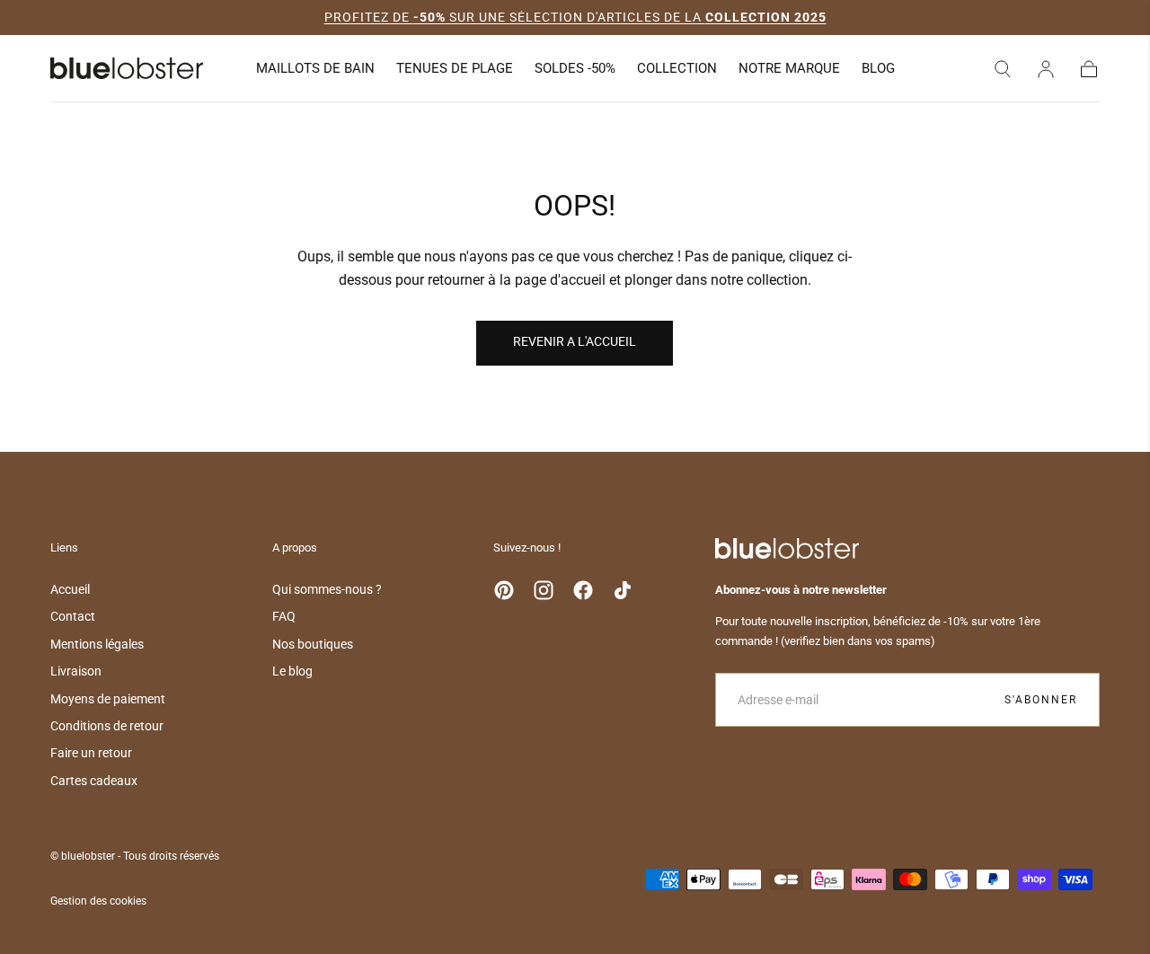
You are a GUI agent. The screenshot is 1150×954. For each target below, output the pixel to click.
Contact (72, 616)
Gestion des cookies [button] (98, 901)
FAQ (284, 616)
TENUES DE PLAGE (454, 68)
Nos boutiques (312, 644)
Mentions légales (97, 644)
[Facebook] (583, 590)
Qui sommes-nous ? (327, 589)
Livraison (76, 671)
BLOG (878, 68)
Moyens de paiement (107, 699)
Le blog (292, 671)
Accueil (70, 589)
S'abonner (1040, 699)
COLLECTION (677, 68)
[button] (1002, 69)
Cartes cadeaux (93, 780)
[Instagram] (543, 590)
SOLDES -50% (575, 68)
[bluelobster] (787, 548)
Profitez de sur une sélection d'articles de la (575, 17)
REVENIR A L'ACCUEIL (574, 341)
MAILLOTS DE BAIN (315, 68)
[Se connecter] (1046, 69)
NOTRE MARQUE (789, 68)
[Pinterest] (504, 590)
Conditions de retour (107, 726)
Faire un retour (91, 753)
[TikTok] (622, 590)
